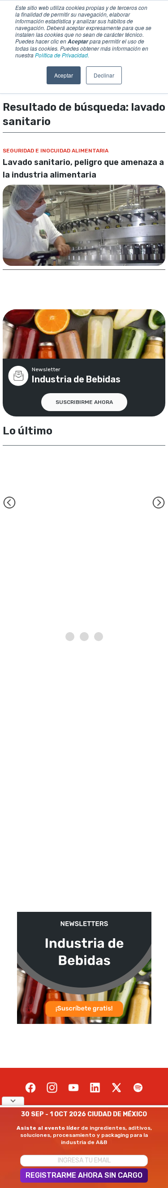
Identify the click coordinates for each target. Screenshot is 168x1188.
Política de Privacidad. (62, 55)
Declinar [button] (104, 75)
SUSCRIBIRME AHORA (84, 402)
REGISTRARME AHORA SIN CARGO (84, 1175)
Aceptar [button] (63, 75)
